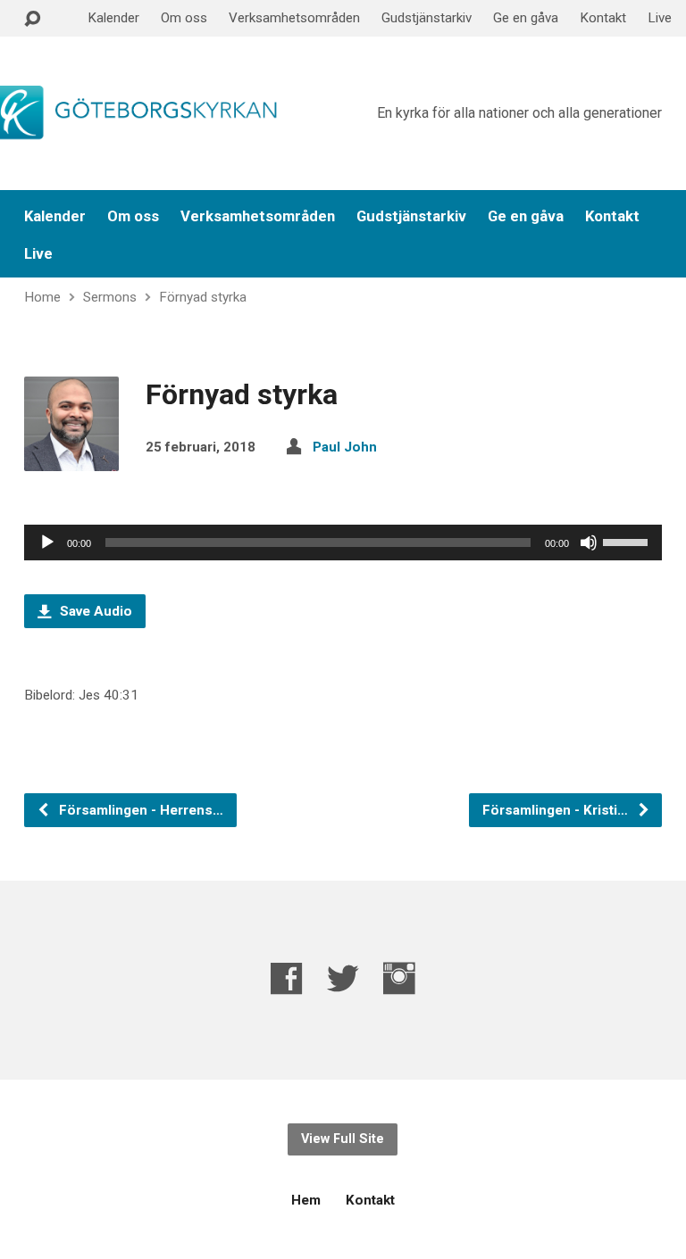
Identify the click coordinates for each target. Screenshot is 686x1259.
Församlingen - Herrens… (139, 810)
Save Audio (94, 611)
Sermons (110, 297)
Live (660, 18)
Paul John (345, 447)
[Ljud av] (589, 542)
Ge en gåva (525, 18)
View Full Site (342, 1139)
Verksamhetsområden (294, 18)
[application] (343, 542)
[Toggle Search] (32, 19)
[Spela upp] (47, 542)
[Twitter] (343, 978)
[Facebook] (287, 978)
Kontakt (603, 18)
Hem (306, 1200)
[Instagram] (399, 978)
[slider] (628, 541)
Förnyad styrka (203, 297)
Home (42, 297)
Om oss (184, 18)
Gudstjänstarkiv (426, 18)
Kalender (113, 18)
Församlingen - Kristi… (557, 810)
